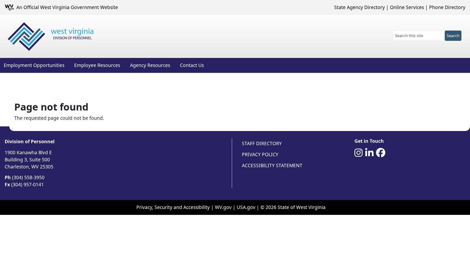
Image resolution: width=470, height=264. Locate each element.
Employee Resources (97, 65)
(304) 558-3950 (28, 177)
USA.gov (246, 207)
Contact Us (192, 65)
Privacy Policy (260, 154)
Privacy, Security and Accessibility (173, 207)
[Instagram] (358, 153)
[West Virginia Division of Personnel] (52, 36)
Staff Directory (262, 143)
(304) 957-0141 (27, 184)
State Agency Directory (359, 7)
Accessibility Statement (272, 165)
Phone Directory (447, 7)
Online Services (407, 7)
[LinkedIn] (369, 153)
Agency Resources (150, 65)
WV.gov (223, 207)
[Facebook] (380, 153)
